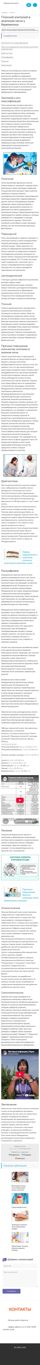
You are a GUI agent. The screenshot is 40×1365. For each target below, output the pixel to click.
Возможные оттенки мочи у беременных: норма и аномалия (19, 1188)
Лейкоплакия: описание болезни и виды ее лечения (20, 1248)
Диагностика (6, 53)
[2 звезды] (12, 1148)
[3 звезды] (14, 1148)
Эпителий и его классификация (14, 43)
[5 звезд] (18, 1148)
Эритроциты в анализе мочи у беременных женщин (19, 1227)
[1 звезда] (10, 1148)
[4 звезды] (16, 1148)
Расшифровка (7, 57)
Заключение (6, 65)
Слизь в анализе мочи (19, 1207)
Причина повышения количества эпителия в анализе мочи (19, 48)
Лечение (5, 61)
